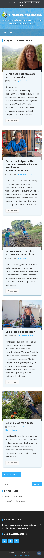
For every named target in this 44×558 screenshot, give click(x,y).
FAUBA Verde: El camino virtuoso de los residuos (19, 253)
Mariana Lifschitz (26, 81)
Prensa (27, 2)
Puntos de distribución (13, 496)
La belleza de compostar (20, 331)
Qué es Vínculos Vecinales (14, 2)
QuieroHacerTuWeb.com (22, 556)
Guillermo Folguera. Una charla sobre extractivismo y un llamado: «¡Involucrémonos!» (21, 166)
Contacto (36, 2)
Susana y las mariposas (19, 422)
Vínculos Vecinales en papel (15, 501)
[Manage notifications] (39, 553)
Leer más (13, 120)
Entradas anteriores (12, 474)
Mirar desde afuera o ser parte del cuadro (20, 75)
